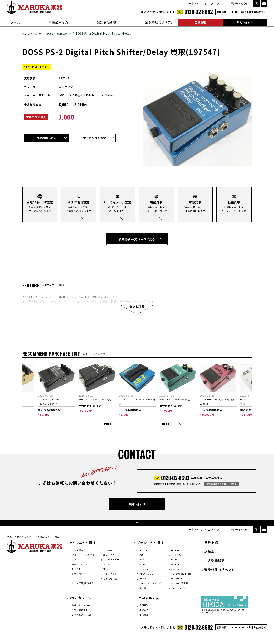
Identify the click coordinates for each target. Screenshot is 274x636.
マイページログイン (206, 3)
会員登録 (241, 3)
